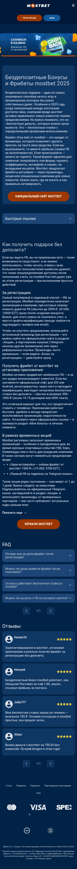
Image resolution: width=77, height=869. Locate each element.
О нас (9, 785)
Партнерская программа (57, 785)
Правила (21, 785)
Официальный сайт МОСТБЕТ (38, 196)
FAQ (38, 793)
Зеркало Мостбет (38, 524)
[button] (29, 814)
